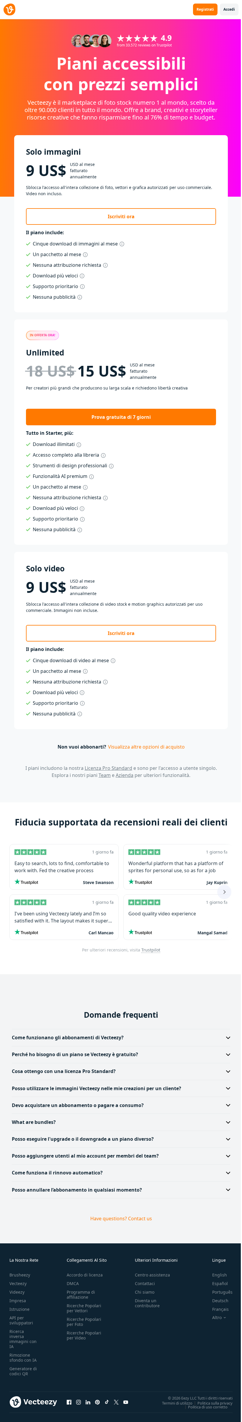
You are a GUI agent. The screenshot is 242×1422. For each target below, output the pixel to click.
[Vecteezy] (9, 9)
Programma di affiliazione (81, 1294)
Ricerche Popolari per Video (84, 1335)
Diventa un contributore (147, 1303)
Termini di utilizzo (173, 1402)
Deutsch (216, 1300)
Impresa (17, 1300)
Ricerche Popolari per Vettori (84, 1308)
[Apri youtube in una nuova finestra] (125, 1402)
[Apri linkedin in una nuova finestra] (88, 1402)
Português (218, 1292)
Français (216, 1309)
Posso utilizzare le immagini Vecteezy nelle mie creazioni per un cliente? (96, 1088)
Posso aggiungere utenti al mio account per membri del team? (85, 1156)
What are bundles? (34, 1122)
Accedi (229, 9)
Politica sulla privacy (210, 1402)
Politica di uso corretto (203, 1406)
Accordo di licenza (85, 1275)
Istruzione (19, 1309)
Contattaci (145, 1283)
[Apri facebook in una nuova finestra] (69, 1402)
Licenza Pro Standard (108, 768)
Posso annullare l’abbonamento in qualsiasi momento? (77, 1190)
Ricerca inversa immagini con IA (23, 1339)
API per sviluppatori (21, 1320)
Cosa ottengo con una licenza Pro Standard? (64, 1071)
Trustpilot (150, 950)
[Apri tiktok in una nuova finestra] (106, 1402)
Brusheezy (19, 1275)
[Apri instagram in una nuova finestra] (78, 1402)
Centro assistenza (152, 1275)
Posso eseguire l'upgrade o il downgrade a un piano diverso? (83, 1139)
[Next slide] (224, 892)
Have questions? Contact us (119, 1218)
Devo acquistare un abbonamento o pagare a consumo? (78, 1105)
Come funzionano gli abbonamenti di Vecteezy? (68, 1037)
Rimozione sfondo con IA (23, 1357)
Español (215, 1283)
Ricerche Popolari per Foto (84, 1321)
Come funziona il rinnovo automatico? (57, 1172)
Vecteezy (18, 1283)
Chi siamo (144, 1292)
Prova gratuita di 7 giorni (121, 417)
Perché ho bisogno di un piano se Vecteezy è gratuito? (75, 1054)
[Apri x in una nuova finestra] (116, 1402)
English (215, 1275)
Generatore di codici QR (23, 1371)
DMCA (73, 1283)
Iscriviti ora (121, 216)
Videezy (16, 1292)
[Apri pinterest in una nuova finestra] (97, 1402)
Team (105, 775)
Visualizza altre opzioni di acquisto (146, 747)
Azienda (124, 775)
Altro (212, 1317)
